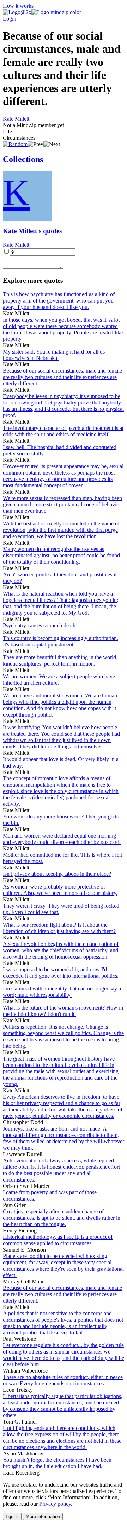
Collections (23, 159)
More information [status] (43, 1516)
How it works (18, 6)
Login (9, 19)
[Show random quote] (15, 144)
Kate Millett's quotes (32, 231)
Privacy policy (55, 1504)
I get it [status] (12, 1516)
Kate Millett (16, 119)
